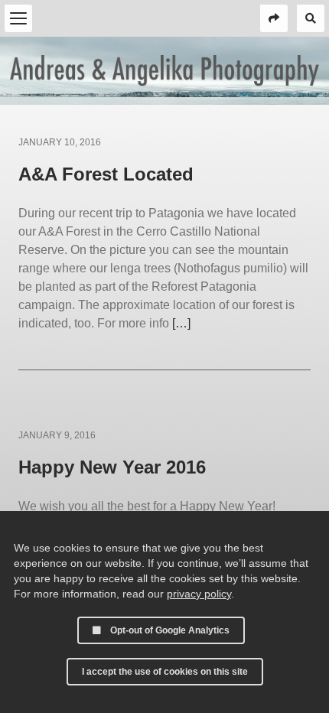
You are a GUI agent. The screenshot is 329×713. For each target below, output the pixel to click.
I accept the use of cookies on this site (165, 671)
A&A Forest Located (106, 174)
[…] (181, 323)
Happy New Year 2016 (112, 467)
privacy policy (199, 594)
